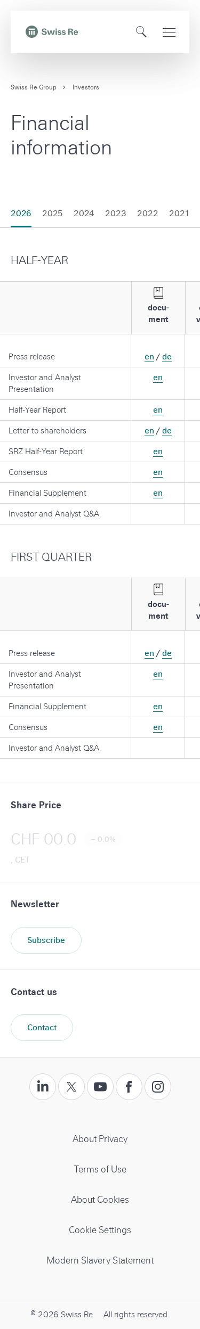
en (149, 356)
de (167, 356)
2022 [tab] (147, 213)
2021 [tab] (179, 213)
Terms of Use (100, 1169)
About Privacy (100, 1139)
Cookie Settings (100, 1230)
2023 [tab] (115, 213)
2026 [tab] (21, 213)
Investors (86, 87)
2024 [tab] (84, 213)
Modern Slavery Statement (100, 1260)
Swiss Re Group (34, 87)
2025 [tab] (52, 213)
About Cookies (100, 1199)
